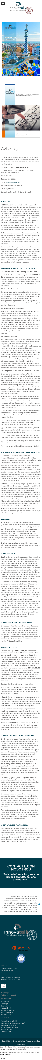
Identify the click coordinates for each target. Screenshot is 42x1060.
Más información (5, 1054)
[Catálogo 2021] (21, 49)
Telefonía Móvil (6, 1014)
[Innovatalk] (21, 932)
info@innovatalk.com (13, 182)
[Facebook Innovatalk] (3, 986)
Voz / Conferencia (7, 1012)
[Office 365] (21, 948)
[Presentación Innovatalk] (21, 111)
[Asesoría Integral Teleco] (21, 958)
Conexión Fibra (6, 1032)
